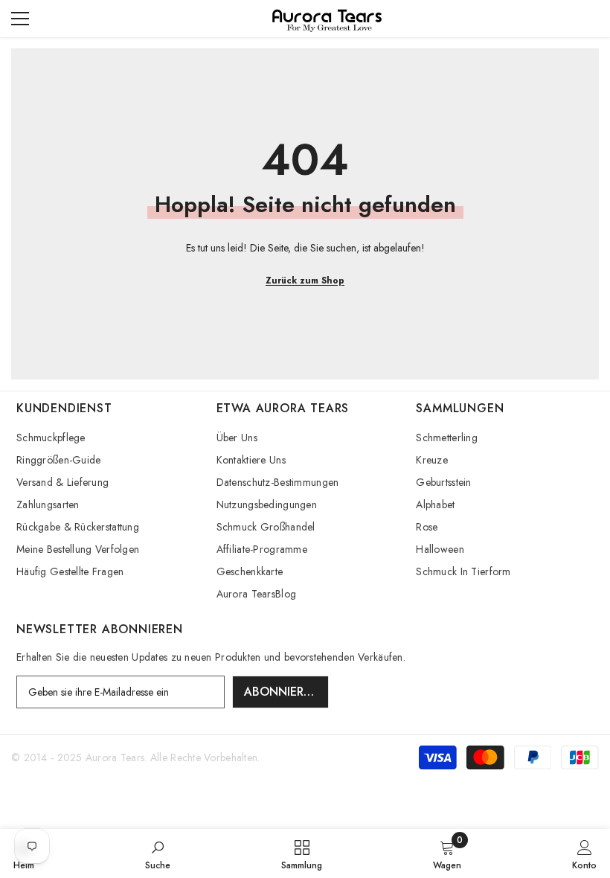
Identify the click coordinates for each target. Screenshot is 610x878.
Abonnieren (281, 691)
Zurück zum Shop (305, 280)
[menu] (20, 19)
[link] (158, 853)
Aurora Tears (115, 757)
